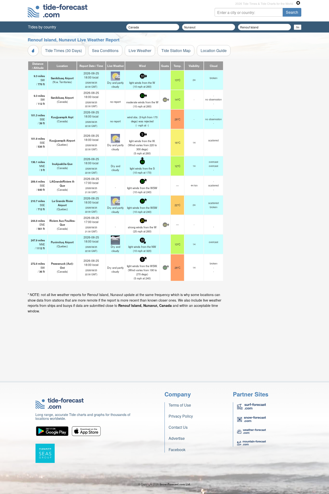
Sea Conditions (105, 50)
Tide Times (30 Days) (63, 50)
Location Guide (214, 50)
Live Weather (140, 50)
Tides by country (42, 27)
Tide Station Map (176, 50)
